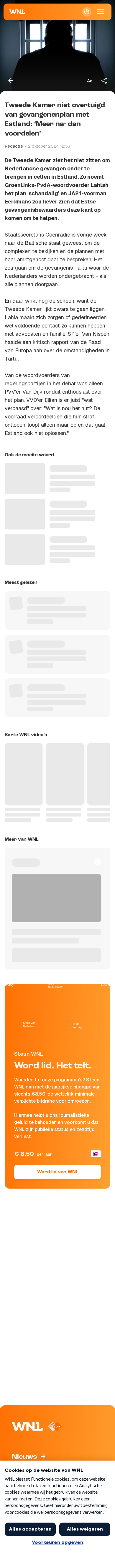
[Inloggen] (86, 12)
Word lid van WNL (57, 1172)
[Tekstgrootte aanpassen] (90, 81)
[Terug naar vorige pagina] (11, 81)
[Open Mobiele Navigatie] (101, 12)
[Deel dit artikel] (104, 81)
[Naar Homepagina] (17, 11)
